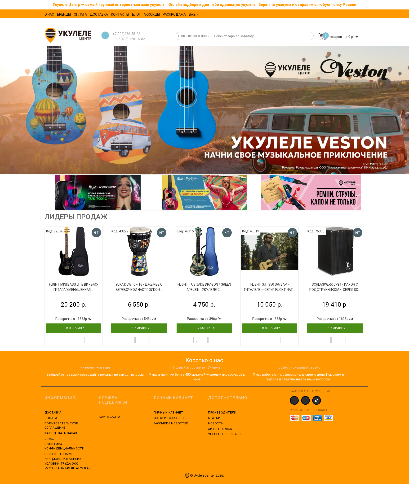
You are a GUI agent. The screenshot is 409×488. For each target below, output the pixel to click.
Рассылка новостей (171, 423)
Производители (222, 412)
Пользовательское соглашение (61, 425)
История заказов (169, 418)
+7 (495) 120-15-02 (130, 39)
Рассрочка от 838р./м (269, 319)
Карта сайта (109, 416)
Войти (194, 14)
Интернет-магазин (95, 367)
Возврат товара (57, 454)
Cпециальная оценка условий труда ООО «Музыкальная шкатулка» (67, 464)
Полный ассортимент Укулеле (197, 367)
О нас (49, 438)
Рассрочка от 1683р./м (73, 319)
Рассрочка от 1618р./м (335, 319)
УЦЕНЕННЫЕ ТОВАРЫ (224, 434)
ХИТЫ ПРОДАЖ (220, 429)
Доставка (53, 412)
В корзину (74, 328)
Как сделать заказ (60, 433)
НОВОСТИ (215, 423)
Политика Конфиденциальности (64, 446)
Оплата (50, 418)
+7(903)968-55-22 (126, 34)
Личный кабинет (168, 412)
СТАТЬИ (214, 418)
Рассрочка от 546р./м (139, 319)
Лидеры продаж (75, 217)
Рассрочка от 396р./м (204, 319)
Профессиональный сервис (298, 367)
